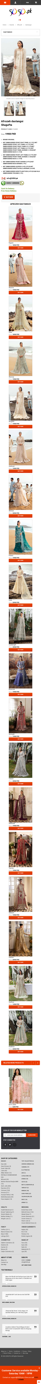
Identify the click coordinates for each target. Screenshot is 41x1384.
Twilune (11, 779)
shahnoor (12, 466)
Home (4, 25)
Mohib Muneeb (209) (7, 1197)
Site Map (3, 1264)
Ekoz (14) (24, 1199)
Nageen (11, 243)
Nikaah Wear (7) (26, 1214)
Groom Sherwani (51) (28, 1216)
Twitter (10, 1145)
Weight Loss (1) (6, 1218)
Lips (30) (24, 1251)
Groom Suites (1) (27, 1218)
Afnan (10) (25, 1179)
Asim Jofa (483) (6, 1186)
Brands (12, 25)
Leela (10, 332)
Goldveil (11, 957)
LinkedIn (15, 1145)
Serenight (12, 734)
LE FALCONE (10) (26, 1176)
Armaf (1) (24, 1202)
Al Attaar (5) (26, 1170)
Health (4, 1207)
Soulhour (11, 1002)
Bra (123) (24, 1232)
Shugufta (11, 421)
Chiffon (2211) (5, 1229)
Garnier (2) (4, 1247)
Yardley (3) (25, 1187)
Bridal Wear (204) (27, 1210)
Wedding (25, 1207)
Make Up (25, 1240)
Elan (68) (3, 1164)
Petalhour (12, 1046)
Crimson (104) (5, 1190)
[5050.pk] (20, 9)
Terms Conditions (14, 1351)
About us (3, 1351)
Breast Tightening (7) (7, 1212)
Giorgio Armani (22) (28, 1164)
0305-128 (12, 183)
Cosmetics (5, 1240)
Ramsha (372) (5, 1188)
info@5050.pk (12, 178)
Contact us (17, 1353)
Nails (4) (24, 1247)
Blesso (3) (4, 1249)
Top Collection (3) (28, 1161)
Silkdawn (11, 913)
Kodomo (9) (4, 1245)
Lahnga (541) (5, 1236)
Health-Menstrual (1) (7, 1210)
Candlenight (12, 645)
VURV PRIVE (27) (26, 1193)
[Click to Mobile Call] (3, 183)
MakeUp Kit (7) (26, 1249)
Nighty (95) (25, 1229)
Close (39, 1368)
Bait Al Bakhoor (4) (28, 1184)
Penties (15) (25, 1234)
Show (37, 31)
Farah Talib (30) (5, 1168)
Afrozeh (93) (5, 1179)
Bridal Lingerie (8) (27, 1236)
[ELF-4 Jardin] (20, 1086)
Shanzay (11, 377)
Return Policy (7, 1353)
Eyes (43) (24, 1245)
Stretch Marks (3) (6, 1214)
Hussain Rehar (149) (7, 1195)
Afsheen (11, 511)
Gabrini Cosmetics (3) (7, 1243)
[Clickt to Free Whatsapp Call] (22, 183)
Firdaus (11, 555)
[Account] (15, 2)
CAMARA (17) (25, 1167)
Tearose (11, 868)
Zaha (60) (4, 1170)
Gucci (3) (24, 1181)
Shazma (11, 287)
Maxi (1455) (4, 1234)
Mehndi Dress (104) (27, 1212)
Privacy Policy (26, 1351)
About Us (4, 1260)
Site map (25, 1353)
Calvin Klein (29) (27, 1196)
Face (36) (24, 1243)
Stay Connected (9, 1140)
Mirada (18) (25, 1190)
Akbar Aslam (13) (6, 1173)
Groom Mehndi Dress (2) (29, 1223)
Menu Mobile (5, 2)
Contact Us (4, 1262)
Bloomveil (12, 689)
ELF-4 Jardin (12, 1104)
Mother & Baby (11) (6, 1216)
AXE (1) (24, 1173)
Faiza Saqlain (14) (6, 1199)
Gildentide (12, 823)
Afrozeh (19, 25)
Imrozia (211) (5, 1192)
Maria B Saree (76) (6, 1232)
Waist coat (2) (26, 1221)
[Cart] (36, 2)
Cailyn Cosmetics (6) (7, 1251)
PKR (27, 2)
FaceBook (5, 1145)
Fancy (3, 1227)
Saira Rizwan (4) (6, 1166)
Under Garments (29, 1227)
